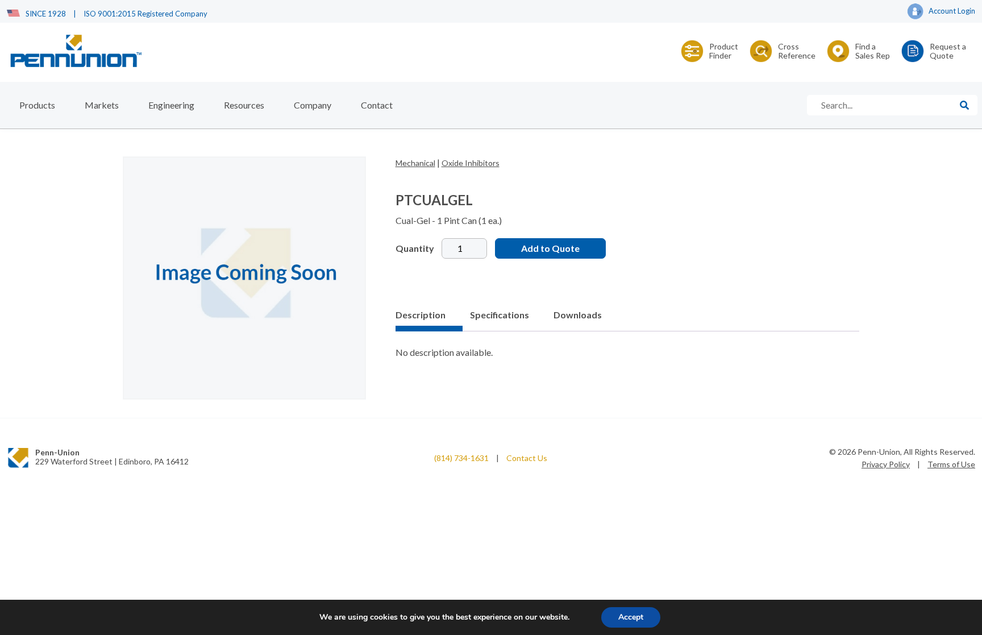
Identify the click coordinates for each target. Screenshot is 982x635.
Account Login (952, 10)
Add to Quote (550, 248)
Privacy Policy (886, 464)
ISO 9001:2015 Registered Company (145, 13)
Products (37, 104)
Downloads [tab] (578, 314)
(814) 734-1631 (461, 458)
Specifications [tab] (499, 314)
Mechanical (415, 163)
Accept (630, 617)
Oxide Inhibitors (471, 163)
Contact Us (526, 458)
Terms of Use (951, 464)
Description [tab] (421, 314)
